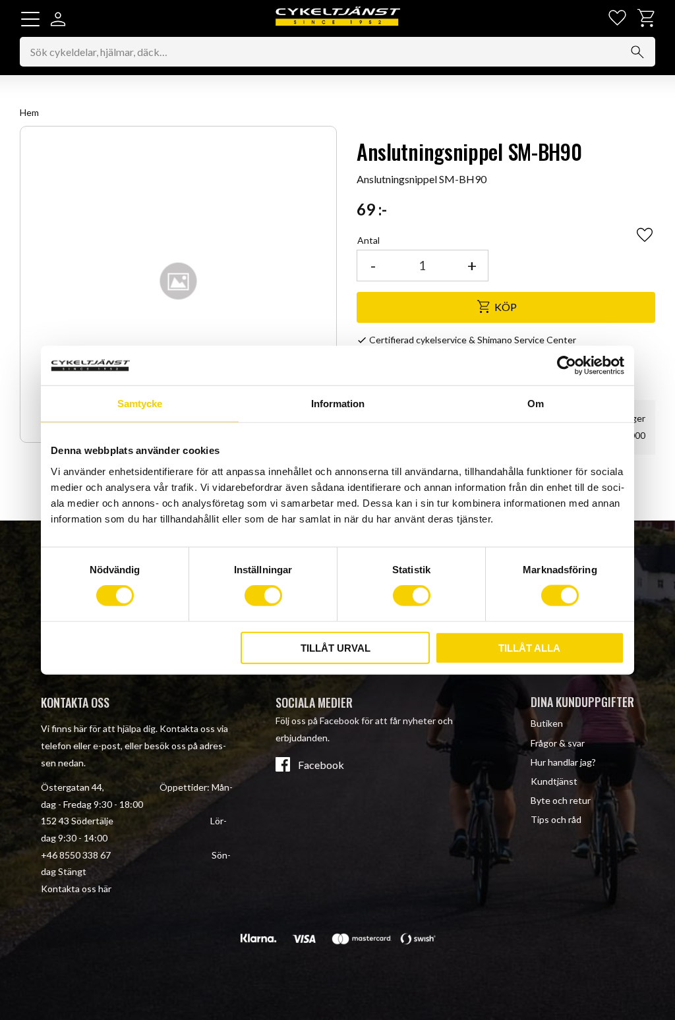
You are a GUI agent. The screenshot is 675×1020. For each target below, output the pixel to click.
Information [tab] (338, 403)
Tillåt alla (529, 647)
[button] (30, 19)
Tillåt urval (335, 647)
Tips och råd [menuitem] (556, 819)
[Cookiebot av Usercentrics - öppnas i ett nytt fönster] (566, 366)
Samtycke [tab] (139, 403)
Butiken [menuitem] (547, 723)
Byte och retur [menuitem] (561, 800)
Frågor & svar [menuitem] (558, 743)
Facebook (321, 765)
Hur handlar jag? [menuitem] (563, 762)
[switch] (263, 595)
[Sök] (637, 52)
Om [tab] (535, 403)
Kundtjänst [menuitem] (554, 781)
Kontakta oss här (76, 888)
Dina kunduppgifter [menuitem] (582, 702)
